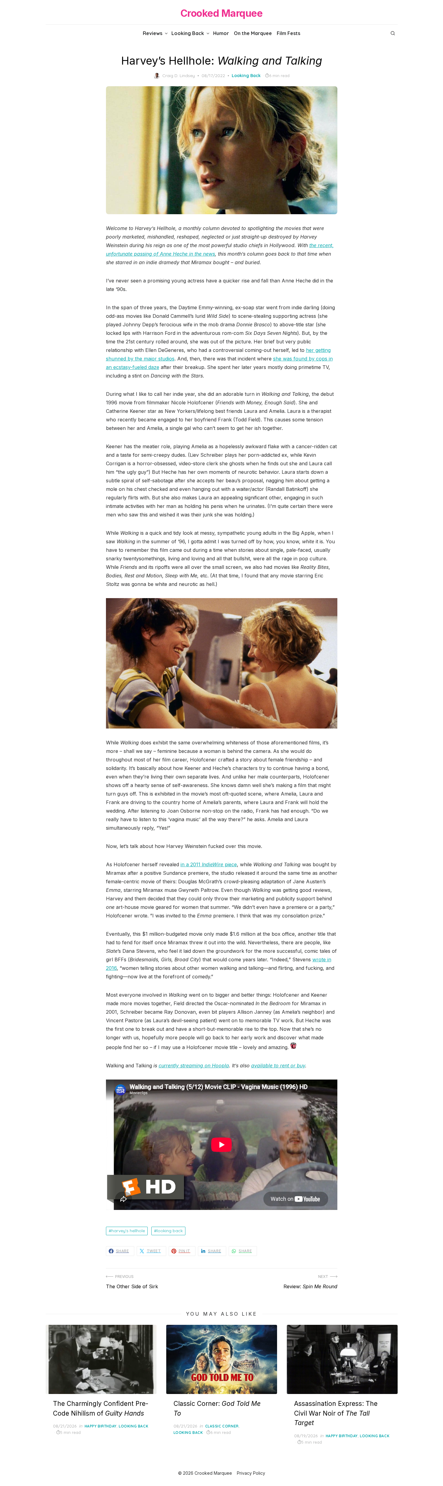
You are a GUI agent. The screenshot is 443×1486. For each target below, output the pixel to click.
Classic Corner (222, 1426)
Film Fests (288, 33)
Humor (221, 33)
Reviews (152, 33)
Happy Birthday (101, 1426)
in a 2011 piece (209, 864)
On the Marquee (253, 33)
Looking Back (187, 33)
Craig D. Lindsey (178, 75)
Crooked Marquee (222, 13)
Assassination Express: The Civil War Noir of (336, 1413)
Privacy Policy (251, 1473)
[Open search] (393, 33)
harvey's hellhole (128, 1230)
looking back (170, 1230)
